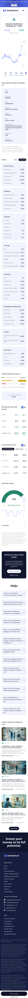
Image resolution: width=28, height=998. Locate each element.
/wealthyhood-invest (12, 902)
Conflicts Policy (8, 929)
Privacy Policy (8, 921)
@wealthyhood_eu (11, 905)
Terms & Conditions (9, 919)
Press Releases (8, 892)
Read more (14, 5)
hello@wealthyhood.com (13, 900)
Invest (5, 866)
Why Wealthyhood (9, 871)
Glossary (6, 889)
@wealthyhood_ (11, 908)
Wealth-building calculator (11, 874)
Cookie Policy (7, 924)
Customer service (9, 879)
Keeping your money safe (11, 876)
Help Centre (7, 886)
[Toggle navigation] (23, 10)
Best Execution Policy (10, 934)
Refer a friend (8, 884)
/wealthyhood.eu (11, 910)
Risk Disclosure (8, 931)
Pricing (6, 881)
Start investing (14, 993)
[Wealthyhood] (10, 10)
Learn (5, 868)
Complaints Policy (9, 926)
